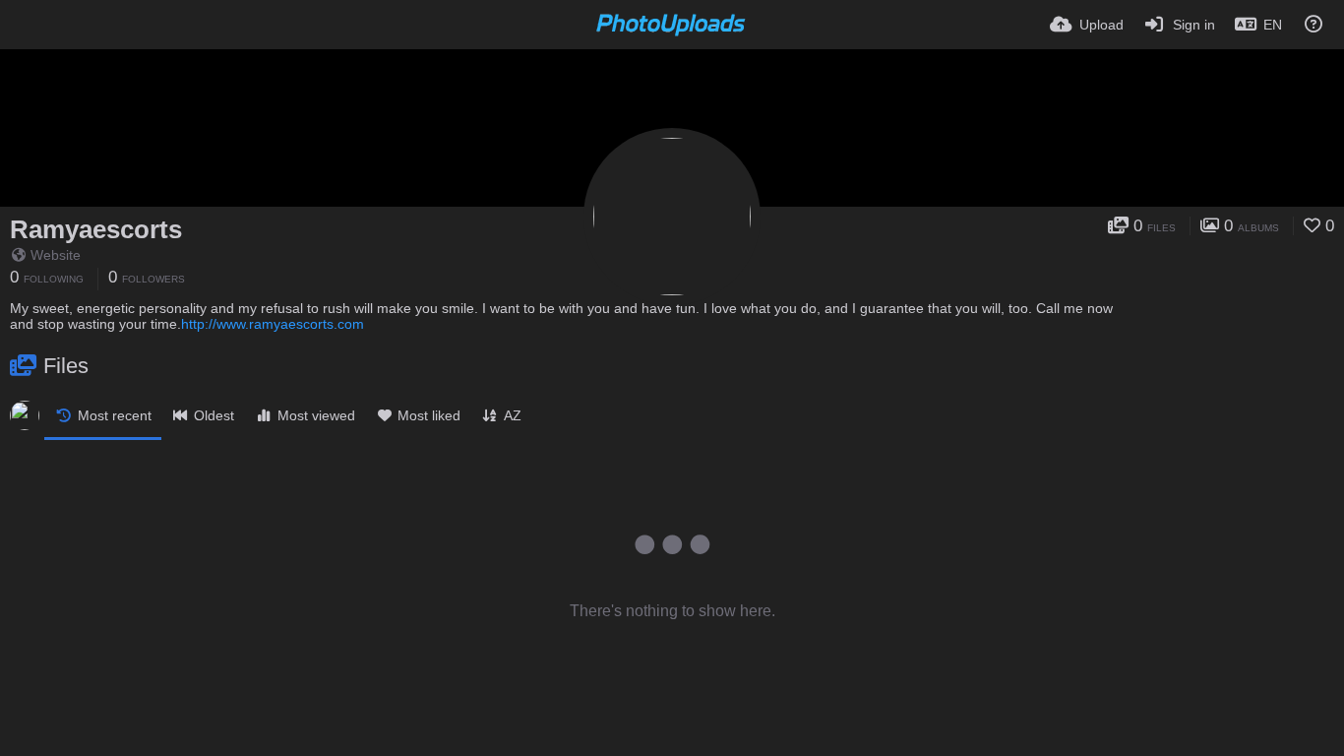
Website (56, 255)
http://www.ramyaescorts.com (272, 324)
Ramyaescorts (96, 229)
